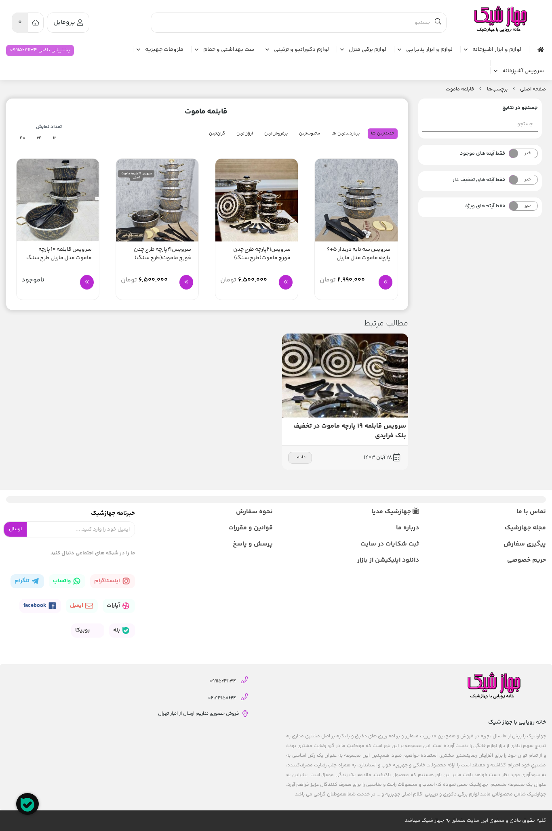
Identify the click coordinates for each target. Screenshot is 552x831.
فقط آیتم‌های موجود (482, 153)
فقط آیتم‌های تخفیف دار (479, 180)
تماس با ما (531, 512)
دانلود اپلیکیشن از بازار (388, 560)
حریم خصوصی (526, 560)
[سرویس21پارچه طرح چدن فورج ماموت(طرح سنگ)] (256, 200)
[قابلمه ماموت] (499, 19)
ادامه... (300, 457)
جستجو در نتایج (520, 108)
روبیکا (83, 630)
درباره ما (407, 528)
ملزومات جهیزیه (164, 50)
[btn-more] (385, 282)
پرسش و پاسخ (253, 544)
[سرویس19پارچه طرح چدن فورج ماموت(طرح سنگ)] (157, 200)
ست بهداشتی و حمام (228, 50)
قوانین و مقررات (250, 528)
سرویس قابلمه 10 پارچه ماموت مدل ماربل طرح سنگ (59, 254)
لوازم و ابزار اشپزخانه (496, 50)
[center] (438, 22)
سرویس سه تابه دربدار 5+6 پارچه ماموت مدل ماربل (358, 254)
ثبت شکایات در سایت (389, 544)
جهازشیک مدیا (392, 512)
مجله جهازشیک (525, 528)
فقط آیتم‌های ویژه (485, 206)
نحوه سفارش (254, 512)
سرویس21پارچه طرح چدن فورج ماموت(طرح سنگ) (262, 254)
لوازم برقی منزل (367, 50)
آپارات (114, 605)
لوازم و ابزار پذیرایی (429, 50)
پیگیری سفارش (525, 544)
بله (117, 630)
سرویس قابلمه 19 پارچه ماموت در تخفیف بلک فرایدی (349, 431)
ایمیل (77, 605)
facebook (35, 605)
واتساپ (62, 581)
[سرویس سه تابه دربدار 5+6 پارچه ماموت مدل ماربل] (356, 200)
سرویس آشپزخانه (523, 71)
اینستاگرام (107, 581)
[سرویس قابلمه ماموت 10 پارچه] (58, 200)
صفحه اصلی (533, 89)
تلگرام (23, 581)
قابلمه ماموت (460, 89)
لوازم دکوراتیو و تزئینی (301, 50)
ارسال (15, 529)
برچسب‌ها (497, 89)
